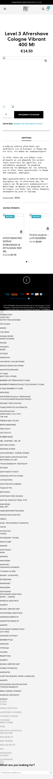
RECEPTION (5, 656)
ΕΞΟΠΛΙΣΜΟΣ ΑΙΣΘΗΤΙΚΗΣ (11, 594)
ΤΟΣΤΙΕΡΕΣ (4, 332)
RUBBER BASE (6, 437)
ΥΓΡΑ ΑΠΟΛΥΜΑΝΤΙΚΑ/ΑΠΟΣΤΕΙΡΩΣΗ (15, 399)
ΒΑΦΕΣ (3, 349)
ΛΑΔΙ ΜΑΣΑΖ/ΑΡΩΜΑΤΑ (9, 567)
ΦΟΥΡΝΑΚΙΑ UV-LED (8, 460)
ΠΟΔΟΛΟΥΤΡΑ (6, 488)
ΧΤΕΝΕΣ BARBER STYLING (11, 388)
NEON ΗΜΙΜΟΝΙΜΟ (8, 425)
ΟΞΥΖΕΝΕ (4, 354)
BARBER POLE (6, 640)
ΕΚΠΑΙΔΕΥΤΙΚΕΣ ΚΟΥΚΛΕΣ (10, 403)
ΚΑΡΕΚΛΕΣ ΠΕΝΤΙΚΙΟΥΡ (9, 695)
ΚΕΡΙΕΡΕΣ (4, 557)
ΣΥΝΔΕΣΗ (4, 755)
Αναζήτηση (51, 772)
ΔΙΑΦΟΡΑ (3, 546)
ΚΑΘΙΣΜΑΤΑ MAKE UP (9, 617)
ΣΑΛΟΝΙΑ (3, 652)
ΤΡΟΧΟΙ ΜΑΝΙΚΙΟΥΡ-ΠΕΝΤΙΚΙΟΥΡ (13, 464)
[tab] (26, 138)
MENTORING (6, 722)
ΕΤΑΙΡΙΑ (3, 702)
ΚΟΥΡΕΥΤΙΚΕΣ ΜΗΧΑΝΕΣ (10, 320)
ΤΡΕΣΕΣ (3, 534)
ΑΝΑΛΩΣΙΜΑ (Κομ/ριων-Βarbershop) (15, 396)
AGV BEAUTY (6, 737)
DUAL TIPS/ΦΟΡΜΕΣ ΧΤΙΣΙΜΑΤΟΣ (14, 523)
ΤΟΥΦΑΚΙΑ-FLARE (8, 571)
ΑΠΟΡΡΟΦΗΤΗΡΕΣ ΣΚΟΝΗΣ (11, 496)
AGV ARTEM (6, 733)
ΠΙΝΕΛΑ (3, 519)
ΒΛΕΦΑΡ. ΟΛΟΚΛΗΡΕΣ (9, 575)
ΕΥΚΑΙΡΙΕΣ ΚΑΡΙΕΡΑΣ (9, 716)
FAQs (2, 726)
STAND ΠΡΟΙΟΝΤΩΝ (8, 668)
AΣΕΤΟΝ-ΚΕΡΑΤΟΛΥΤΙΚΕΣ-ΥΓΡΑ (13, 500)
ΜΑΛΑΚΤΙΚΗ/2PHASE (9, 370)
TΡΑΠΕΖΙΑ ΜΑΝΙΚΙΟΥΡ (9, 687)
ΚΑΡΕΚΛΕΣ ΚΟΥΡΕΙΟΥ (9, 636)
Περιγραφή (26, 138)
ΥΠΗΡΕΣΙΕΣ (5, 720)
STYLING (4, 374)
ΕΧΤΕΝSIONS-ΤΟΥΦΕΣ (9, 538)
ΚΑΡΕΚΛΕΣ (4, 644)
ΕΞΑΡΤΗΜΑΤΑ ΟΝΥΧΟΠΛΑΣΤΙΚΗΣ (13, 457)
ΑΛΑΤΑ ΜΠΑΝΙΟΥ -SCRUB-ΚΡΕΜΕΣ (14, 453)
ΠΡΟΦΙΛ (3, 704)
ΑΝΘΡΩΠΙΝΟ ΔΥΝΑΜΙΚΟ (11, 712)
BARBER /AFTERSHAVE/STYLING (28, 124)
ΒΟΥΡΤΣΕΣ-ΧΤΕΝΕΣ (8, 376)
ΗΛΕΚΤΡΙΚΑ (4, 317)
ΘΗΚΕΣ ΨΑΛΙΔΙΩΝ (7, 339)
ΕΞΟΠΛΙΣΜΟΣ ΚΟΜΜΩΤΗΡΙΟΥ (12, 629)
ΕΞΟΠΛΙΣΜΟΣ (5, 591)
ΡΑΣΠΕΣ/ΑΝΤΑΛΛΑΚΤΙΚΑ (10, 515)
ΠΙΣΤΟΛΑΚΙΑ (5, 324)
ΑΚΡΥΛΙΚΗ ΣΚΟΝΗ (7, 445)
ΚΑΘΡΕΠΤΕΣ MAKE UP (9, 621)
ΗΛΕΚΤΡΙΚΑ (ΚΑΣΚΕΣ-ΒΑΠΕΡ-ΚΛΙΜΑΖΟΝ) (17, 676)
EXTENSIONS (5, 531)
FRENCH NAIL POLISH (9, 421)
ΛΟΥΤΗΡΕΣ (4, 632)
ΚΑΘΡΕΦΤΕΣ (5, 672)
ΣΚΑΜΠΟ (3, 605)
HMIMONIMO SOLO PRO (10, 414)
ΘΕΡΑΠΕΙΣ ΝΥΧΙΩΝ (7, 449)
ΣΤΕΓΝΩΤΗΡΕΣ (6, 480)
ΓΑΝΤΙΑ (3, 527)
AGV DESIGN (6, 741)
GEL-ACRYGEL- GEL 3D (10, 441)
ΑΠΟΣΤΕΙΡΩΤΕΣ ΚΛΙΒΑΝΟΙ (10, 484)
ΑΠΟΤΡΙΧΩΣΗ (5, 550)
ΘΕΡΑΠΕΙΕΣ (4, 392)
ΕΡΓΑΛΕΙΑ (4, 468)
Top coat (3, 417)
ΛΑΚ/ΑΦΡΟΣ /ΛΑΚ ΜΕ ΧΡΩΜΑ (12, 362)
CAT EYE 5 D (5, 433)
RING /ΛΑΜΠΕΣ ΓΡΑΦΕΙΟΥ (10, 691)
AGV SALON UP (7, 745)
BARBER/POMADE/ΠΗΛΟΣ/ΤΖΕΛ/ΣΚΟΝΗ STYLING (22, 384)
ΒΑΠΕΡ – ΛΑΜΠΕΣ (7, 597)
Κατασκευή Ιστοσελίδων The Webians (37, 309)
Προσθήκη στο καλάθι (28, 115)
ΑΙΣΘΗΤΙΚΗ (4, 565)
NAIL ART (4, 507)
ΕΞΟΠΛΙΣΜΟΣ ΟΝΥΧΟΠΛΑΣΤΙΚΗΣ (13, 684)
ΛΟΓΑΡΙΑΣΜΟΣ (6, 759)
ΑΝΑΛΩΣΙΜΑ (5, 504)
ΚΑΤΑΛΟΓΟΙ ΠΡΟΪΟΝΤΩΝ (11, 730)
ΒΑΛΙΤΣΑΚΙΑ (5, 492)
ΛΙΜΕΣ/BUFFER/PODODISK (12, 511)
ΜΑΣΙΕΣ (3, 328)
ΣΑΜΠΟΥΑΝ (5, 357)
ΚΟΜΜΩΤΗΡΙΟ (6, 315)
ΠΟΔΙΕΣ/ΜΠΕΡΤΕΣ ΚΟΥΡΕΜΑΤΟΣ (13, 407)
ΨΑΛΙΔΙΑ (3, 343)
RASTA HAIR (5, 542)
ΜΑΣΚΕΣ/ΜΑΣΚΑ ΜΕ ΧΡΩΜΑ (12, 366)
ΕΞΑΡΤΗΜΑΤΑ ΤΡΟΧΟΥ (9, 472)
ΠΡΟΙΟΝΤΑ (4, 347)
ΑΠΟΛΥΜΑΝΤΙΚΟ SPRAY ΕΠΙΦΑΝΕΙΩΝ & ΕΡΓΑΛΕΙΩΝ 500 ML (12, 245)
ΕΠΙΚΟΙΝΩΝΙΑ (6, 753)
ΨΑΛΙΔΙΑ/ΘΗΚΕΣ (6, 336)
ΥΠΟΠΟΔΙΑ (4, 648)
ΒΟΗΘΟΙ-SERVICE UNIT (10, 609)
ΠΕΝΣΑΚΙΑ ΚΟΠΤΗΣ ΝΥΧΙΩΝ (11, 476)
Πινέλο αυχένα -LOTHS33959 (39, 236)
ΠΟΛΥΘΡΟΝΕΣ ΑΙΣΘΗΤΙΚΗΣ (11, 613)
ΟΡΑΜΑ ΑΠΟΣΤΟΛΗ (9, 708)
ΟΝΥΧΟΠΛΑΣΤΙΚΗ (7, 411)
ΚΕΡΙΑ (2, 552)
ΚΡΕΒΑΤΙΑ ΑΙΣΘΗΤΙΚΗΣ (9, 601)
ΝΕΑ (2, 749)
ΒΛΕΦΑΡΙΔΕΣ (5, 583)
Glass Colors (5, 429)
